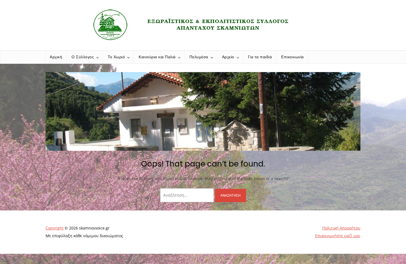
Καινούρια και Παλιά (157, 57)
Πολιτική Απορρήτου (341, 228)
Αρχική (56, 57)
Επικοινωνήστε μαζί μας (337, 235)
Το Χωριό (116, 57)
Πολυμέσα (198, 57)
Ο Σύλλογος (83, 57)
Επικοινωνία (292, 57)
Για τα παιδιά (260, 57)
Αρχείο (228, 57)
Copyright (55, 228)
